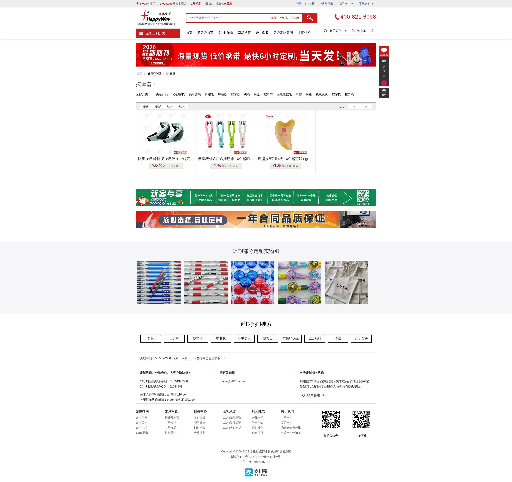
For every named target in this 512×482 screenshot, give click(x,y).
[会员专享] (256, 205)
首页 (189, 32)
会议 (338, 338)
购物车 (361, 30)
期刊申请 (199, 427)
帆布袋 (268, 338)
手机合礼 (364, 3)
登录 (299, 3)
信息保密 (257, 432)
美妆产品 (162, 94)
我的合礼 (344, 3)
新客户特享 (205, 32)
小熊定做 (244, 338)
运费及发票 (172, 417)
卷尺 (151, 338)
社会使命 (257, 422)
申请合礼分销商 (291, 432)
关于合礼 (286, 417)
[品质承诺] (256, 227)
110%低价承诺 (232, 417)
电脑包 (221, 338)
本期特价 (304, 32)
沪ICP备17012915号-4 (256, 461)
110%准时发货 (232, 427)
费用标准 (199, 422)
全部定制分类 (155, 33)
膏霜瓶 (209, 94)
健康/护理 (154, 74)
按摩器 (171, 74)
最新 (158, 106)
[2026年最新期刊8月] (256, 65)
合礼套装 (262, 32)
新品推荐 (244, 32)
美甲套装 (195, 94)
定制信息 (141, 417)
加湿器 (222, 94)
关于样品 (170, 427)
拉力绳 (349, 94)
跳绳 (247, 94)
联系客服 (336, 30)
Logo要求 (142, 432)
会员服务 (199, 432)
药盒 (257, 94)
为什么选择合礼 (291, 427)
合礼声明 (257, 417)
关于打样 (170, 422)
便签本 (284, 17)
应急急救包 (284, 94)
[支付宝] (256, 475)
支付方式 (199, 417)
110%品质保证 (232, 422)
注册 (311, 3)
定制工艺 (141, 422)
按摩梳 (336, 94)
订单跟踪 (170, 432)
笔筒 (274, 17)
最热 (146, 106)
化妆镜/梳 (178, 94)
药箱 (309, 94)
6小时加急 (225, 32)
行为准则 (257, 427)
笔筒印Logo (291, 338)
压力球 (295, 17)
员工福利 (314, 338)
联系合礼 (286, 422)
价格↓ (170, 106)
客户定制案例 (283, 32)
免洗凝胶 (322, 94)
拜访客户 (361, 338)
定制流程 (141, 427)
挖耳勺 (268, 94)
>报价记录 (326, 3)
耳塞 (299, 94)
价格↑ (182, 106)
